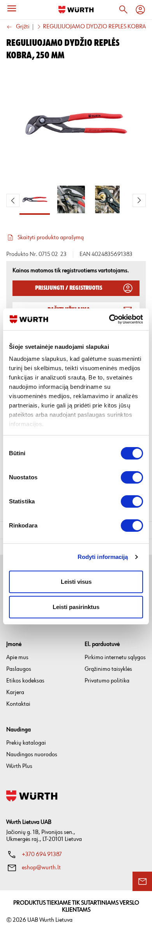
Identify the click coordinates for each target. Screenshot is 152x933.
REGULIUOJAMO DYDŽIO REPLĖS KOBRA (94, 27)
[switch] (132, 477)
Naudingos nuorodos (31, 754)
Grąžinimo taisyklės (108, 669)
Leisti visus (76, 581)
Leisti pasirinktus (76, 607)
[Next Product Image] (139, 200)
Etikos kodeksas (25, 680)
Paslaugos (18, 669)
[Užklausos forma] (142, 881)
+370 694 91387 (42, 854)
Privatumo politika (107, 680)
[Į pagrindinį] (76, 9)
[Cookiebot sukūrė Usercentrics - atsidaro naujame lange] (109, 319)
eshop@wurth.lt (41, 867)
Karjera (15, 692)
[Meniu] (11, 8)
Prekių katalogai (26, 743)
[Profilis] (140, 9)
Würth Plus (19, 766)
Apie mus (17, 657)
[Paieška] (123, 9)
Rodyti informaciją (103, 557)
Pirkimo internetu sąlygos (115, 657)
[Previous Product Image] (12, 200)
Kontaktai (18, 704)
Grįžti (23, 27)
